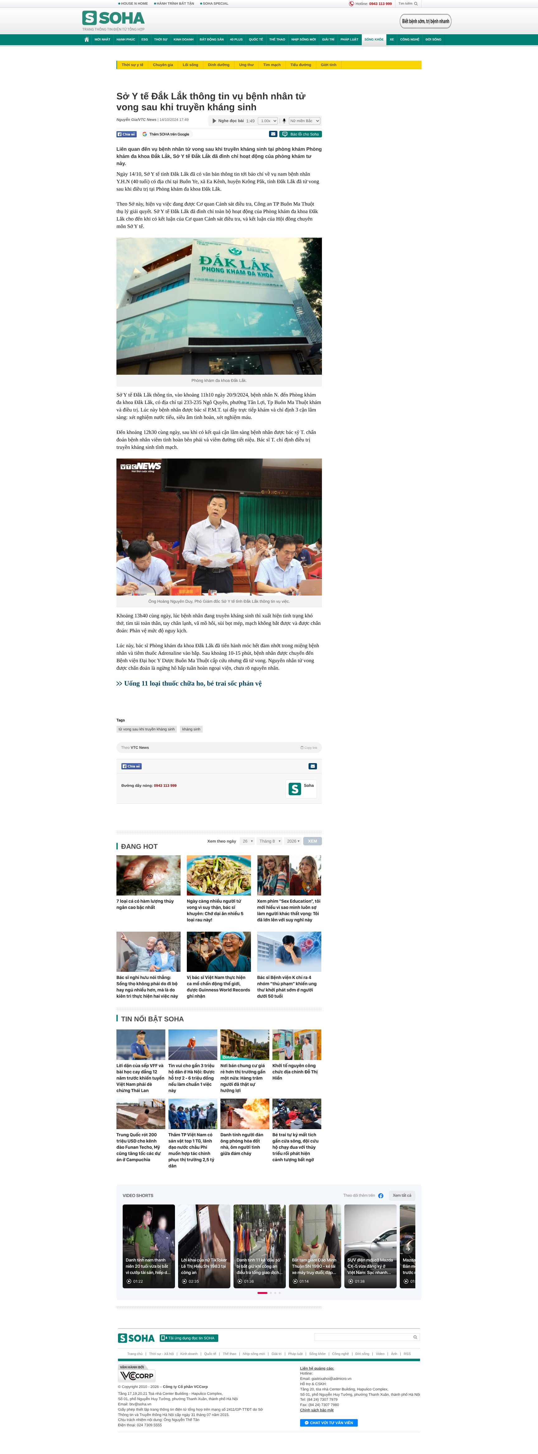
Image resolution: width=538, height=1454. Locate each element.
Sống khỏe (374, 39)
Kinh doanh (184, 39)
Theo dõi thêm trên (359, 1195)
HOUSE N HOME (134, 4)
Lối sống (190, 65)
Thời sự (160, 39)
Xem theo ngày (221, 841)
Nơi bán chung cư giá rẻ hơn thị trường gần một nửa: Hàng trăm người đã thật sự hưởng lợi (242, 1078)
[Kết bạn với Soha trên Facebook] (295, 789)
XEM (312, 841)
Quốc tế (256, 39)
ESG (144, 39)
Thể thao (277, 39)
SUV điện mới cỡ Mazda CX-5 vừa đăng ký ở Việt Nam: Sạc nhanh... (370, 1266)
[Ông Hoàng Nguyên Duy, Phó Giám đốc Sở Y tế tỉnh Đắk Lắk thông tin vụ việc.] (219, 527)
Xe (392, 39)
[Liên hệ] (312, 766)
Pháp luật (349, 39)
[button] (262, 1293)
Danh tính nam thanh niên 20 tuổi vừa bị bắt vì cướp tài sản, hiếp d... (148, 1266)
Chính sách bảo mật (316, 1410)
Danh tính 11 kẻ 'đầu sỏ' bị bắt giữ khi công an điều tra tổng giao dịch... (260, 1266)
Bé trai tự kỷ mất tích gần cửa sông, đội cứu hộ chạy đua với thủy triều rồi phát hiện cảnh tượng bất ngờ (295, 1147)
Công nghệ (409, 39)
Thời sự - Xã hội (161, 1354)
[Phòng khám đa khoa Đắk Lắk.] (219, 306)
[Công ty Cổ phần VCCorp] (193, 1373)
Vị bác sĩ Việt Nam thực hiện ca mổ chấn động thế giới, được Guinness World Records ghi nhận (218, 987)
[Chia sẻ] (126, 134)
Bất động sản (212, 39)
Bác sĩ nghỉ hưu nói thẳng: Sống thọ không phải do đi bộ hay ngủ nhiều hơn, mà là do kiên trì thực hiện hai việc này (147, 987)
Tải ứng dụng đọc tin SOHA (191, 1338)
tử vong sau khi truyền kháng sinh (147, 729)
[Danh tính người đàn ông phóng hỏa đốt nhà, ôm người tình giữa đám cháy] (244, 1114)
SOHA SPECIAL (216, 4)
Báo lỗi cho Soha (304, 134)
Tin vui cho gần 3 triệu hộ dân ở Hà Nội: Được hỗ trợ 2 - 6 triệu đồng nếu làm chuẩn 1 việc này (191, 1078)
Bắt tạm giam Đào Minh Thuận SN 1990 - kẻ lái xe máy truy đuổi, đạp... (314, 1266)
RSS (407, 1354)
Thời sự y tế (132, 65)
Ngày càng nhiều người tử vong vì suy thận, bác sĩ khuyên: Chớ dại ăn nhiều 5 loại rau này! (215, 910)
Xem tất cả (402, 1195)
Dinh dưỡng (218, 65)
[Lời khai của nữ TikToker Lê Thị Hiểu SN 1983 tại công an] (204, 1246)
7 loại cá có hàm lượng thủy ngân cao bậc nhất (145, 904)
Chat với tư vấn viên (331, 1423)
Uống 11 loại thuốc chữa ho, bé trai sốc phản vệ (193, 683)
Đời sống (433, 39)
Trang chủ (135, 1354)
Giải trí (328, 39)
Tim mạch (272, 65)
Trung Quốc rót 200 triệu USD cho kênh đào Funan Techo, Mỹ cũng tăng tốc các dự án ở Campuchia (138, 1147)
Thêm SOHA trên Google (169, 134)
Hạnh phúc (125, 39)
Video (380, 1354)
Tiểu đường (300, 65)
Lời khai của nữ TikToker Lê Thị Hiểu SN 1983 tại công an (204, 1266)
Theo (219, 747)
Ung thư (246, 65)
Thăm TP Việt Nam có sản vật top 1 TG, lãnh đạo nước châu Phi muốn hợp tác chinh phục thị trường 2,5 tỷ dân (191, 1150)
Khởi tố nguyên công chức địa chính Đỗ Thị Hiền (295, 1072)
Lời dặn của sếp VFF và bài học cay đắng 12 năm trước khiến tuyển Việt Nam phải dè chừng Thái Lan (140, 1078)
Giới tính (329, 65)
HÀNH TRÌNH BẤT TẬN (175, 4)
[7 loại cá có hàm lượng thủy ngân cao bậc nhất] (148, 875)
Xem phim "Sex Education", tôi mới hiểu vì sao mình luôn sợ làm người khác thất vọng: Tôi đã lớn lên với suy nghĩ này (288, 910)
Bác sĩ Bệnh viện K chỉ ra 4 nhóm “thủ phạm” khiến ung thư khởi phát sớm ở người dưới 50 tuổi (287, 987)
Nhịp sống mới (303, 39)
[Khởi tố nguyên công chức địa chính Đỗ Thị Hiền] (296, 1044)
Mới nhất (102, 39)
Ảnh (394, 1354)
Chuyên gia (163, 65)
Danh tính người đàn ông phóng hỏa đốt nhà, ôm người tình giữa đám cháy (241, 1144)
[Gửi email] (273, 134)
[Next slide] (408, 1249)
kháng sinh (191, 729)
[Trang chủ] (113, 21)
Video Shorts (138, 1195)
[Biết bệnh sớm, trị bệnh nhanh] (425, 21)
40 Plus (236, 39)
